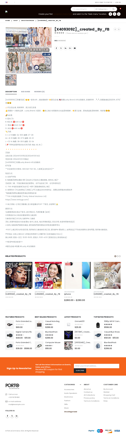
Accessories (69, 389)
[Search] (113, 9)
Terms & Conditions (91, 401)
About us (87, 389)
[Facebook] (110, 14)
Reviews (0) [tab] (39, 91)
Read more (28, 266)
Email (75, 48)
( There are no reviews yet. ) (77, 33)
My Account (108, 389)
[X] (114, 14)
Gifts (66, 404)
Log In (118, 2)
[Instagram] (118, 14)
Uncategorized (10, 292)
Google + (70, 48)
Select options (57, 266)
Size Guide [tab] (25, 91)
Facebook (56, 48)
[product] (18, 275)
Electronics (68, 397)
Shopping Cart (109, 395)
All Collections (89, 395)
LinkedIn (66, 48)
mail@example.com (16, 404)
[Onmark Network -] (12, 12)
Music (66, 408)
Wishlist (106, 392)
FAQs (105, 401)
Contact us (88, 392)
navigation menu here (62, 14)
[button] (115, 256)
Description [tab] (11, 91)
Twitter (61, 48)
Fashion (67, 400)
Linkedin (16, 416)
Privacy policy (89, 398)
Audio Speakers (70, 393)
